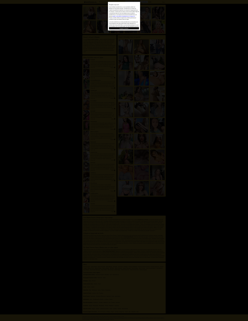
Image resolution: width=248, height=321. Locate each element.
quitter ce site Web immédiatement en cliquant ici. (124, 16)
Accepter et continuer (124, 28)
